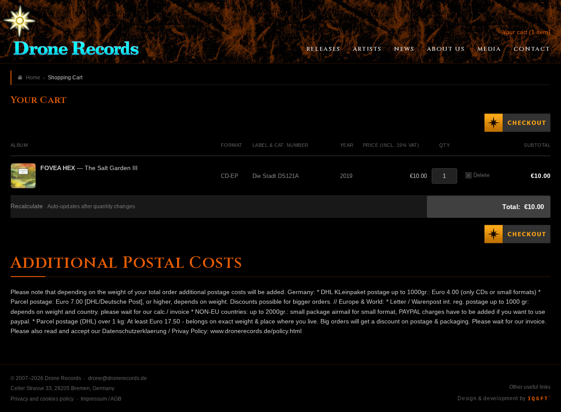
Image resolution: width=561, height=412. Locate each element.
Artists (367, 49)
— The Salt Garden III (89, 167)
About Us (446, 49)
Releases (323, 49)
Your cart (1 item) (526, 32)
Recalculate (27, 206)
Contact (532, 49)
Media (489, 49)
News (404, 49)
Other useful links (529, 387)
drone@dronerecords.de (117, 378)
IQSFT (539, 399)
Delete (481, 175)
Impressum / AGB (101, 399)
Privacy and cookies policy (42, 399)
